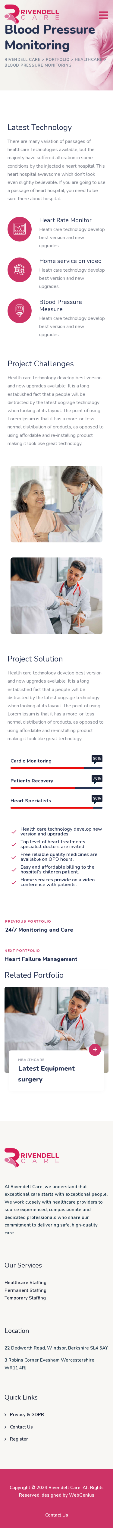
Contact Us (21, 1427)
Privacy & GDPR (27, 1415)
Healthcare (31, 1059)
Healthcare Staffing (25, 1283)
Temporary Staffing (25, 1298)
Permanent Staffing (25, 1290)
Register (19, 1439)
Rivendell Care (64, 1488)
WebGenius (81, 1495)
